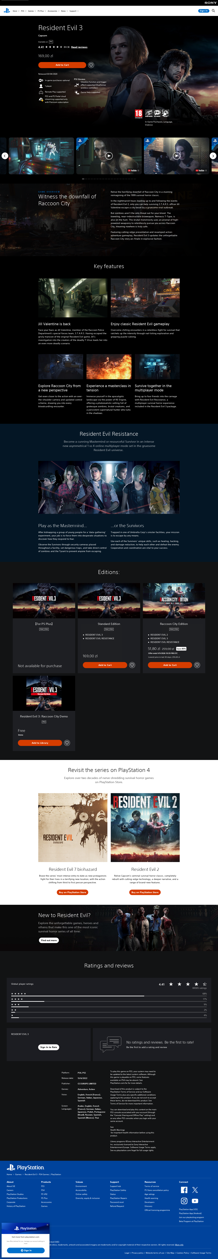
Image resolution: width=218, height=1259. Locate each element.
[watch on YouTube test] (133, 170)
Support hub (115, 1186)
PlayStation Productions (17, 1198)
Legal (127, 1253)
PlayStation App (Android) (190, 1213)
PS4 (43, 1190)
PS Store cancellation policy (157, 1190)
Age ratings (150, 1194)
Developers (149, 1202)
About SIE (11, 1186)
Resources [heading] (150, 1182)
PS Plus (41, 11)
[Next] (213, 155)
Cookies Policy (183, 1253)
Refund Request (117, 1206)
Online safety (81, 1194)
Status (113, 1194)
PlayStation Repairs (118, 1198)
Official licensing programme (157, 1210)
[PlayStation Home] (7, 11)
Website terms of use (155, 1253)
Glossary (148, 1206)
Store (15, 11)
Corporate (11, 1202)
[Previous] (5, 155)
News (63, 11)
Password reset (117, 1202)
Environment (81, 1186)
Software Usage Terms (201, 1253)
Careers (10, 1190)
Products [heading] (46, 1182)
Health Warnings (117, 1130)
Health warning (151, 1198)
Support (73, 11)
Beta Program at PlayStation (191, 1221)
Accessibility (81, 1190)
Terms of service (152, 1186)
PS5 (22, 11)
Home (9, 1174)
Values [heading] (79, 1182)
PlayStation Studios (15, 1194)
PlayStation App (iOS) (188, 1209)
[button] (109, 155)
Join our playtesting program (191, 1217)
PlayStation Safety (118, 1190)
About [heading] (10, 1182)
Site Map (170, 1253)
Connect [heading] (183, 1182)
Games (31, 11)
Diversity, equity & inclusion (88, 1198)
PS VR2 (44, 1194)
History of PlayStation (16, 1206)
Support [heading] (114, 1182)
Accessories (52, 11)
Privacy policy (137, 1253)
